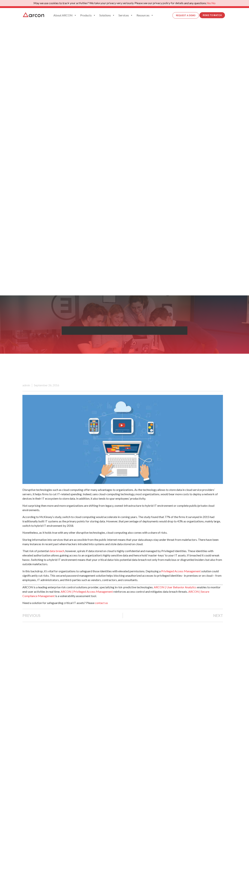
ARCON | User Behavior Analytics (175, 587)
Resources (143, 15)
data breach (56, 551)
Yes (209, 3)
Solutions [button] (105, 15)
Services (123, 15)
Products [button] (86, 15)
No (213, 3)
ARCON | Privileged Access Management (87, 591)
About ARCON (63, 15)
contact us (101, 603)
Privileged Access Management (181, 571)
